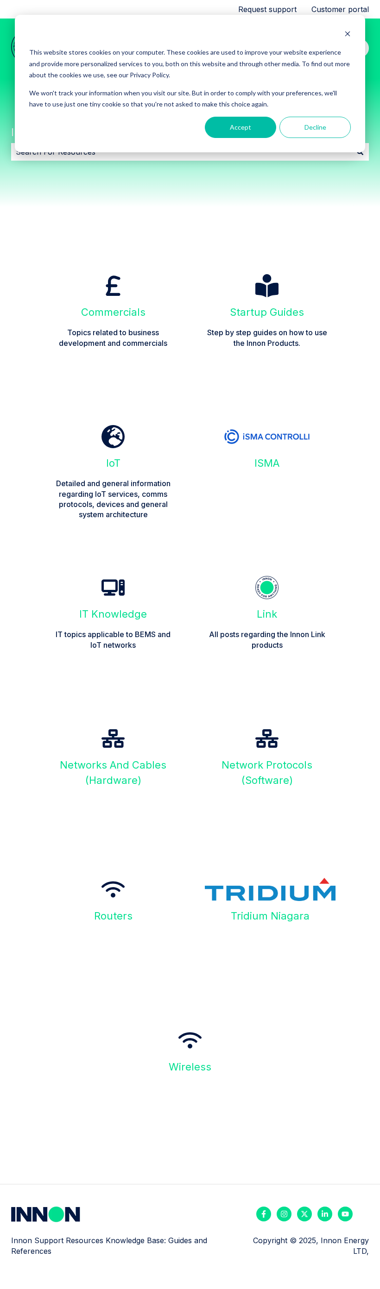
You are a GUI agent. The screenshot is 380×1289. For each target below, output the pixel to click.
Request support (267, 9)
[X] (304, 1214)
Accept (240, 127)
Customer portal (340, 9)
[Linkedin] (324, 1214)
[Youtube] (345, 1214)
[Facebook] (263, 1214)
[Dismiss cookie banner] (347, 35)
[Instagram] (284, 1214)
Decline (315, 127)
